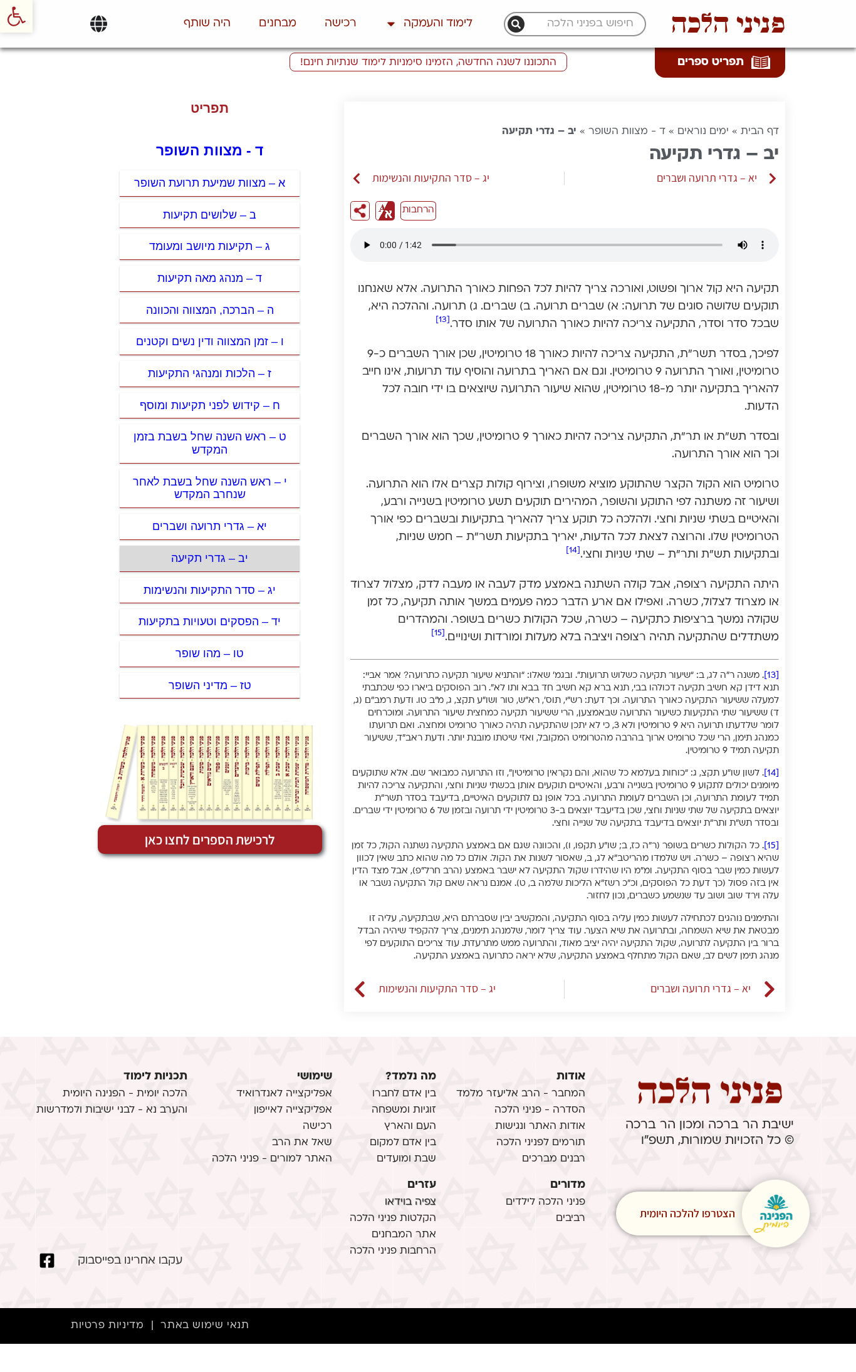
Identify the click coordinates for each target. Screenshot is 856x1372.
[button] (16, 16)
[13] (443, 320)
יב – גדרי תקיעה (209, 558)
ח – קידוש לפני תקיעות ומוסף (210, 405)
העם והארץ (410, 1126)
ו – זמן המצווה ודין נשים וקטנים (210, 341)
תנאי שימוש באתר (204, 1326)
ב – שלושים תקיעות (209, 215)
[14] (573, 550)
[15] (438, 633)
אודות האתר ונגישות (540, 1126)
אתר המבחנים (404, 1235)
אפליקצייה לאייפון (293, 1110)
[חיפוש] (516, 24)
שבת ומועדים (406, 1159)
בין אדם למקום (403, 1143)
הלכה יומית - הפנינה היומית (125, 1094)
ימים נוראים (703, 132)
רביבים (570, 1218)
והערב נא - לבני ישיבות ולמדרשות (111, 1110)
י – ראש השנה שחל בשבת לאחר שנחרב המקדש (210, 488)
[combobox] (582, 24)
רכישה (341, 23)
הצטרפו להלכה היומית (687, 1213)
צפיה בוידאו (410, 1202)
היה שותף (207, 23)
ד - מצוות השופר (626, 132)
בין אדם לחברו (404, 1094)
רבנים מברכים (553, 1159)
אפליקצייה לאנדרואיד (284, 1094)
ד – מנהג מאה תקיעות (209, 278)
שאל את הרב (302, 1143)
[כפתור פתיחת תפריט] (98, 24)
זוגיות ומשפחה (404, 1110)
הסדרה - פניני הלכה (539, 1110)
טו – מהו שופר (209, 653)
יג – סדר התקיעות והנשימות (210, 590)
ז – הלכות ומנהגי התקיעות (209, 373)
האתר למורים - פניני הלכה (272, 1159)
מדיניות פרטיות (107, 1326)
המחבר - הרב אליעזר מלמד (520, 1094)
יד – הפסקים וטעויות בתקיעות (209, 621)
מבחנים (277, 23)
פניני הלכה (728, 24)
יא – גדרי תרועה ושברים (209, 526)
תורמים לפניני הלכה (540, 1143)
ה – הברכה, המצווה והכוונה (210, 310)
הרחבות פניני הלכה (393, 1251)
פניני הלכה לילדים (545, 1202)
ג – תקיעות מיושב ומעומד (209, 246)
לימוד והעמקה (438, 23)
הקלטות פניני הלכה (393, 1218)
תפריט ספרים (710, 62)
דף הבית (760, 132)
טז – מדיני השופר (210, 685)
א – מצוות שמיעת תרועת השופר (209, 183)
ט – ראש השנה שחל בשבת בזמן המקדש (209, 443)
